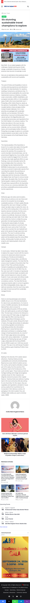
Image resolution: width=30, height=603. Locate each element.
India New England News (15, 412)
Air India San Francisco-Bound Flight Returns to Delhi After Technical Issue (22, 496)
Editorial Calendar (21, 590)
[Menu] (2, 7)
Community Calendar (22, 592)
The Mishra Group (23, 587)
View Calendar (3, 527)
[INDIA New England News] (10, 6)
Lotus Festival (9, 519)
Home (4, 13)
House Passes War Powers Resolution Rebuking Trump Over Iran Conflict (7, 496)
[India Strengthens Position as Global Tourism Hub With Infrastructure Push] (22, 469)
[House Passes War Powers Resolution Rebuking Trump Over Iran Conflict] (7, 488)
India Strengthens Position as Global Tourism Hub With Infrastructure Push (21, 477)
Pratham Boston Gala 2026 (12, 514)
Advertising (12, 590)
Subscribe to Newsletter (9, 592)
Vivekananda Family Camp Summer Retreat (16, 509)
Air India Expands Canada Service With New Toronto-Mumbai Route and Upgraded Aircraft (7, 477)
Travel (8, 13)
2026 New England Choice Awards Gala (16, 523)
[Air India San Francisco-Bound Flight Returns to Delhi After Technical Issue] (22, 488)
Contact (7, 590)
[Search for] (28, 7)
